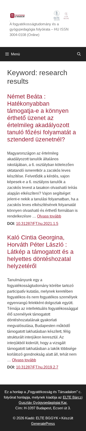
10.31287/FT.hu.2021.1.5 (37, 224)
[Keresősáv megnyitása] (79, 54)
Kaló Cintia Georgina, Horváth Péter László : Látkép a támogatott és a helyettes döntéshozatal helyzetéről (40, 251)
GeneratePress (43, 423)
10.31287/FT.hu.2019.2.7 (37, 367)
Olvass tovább (49, 216)
